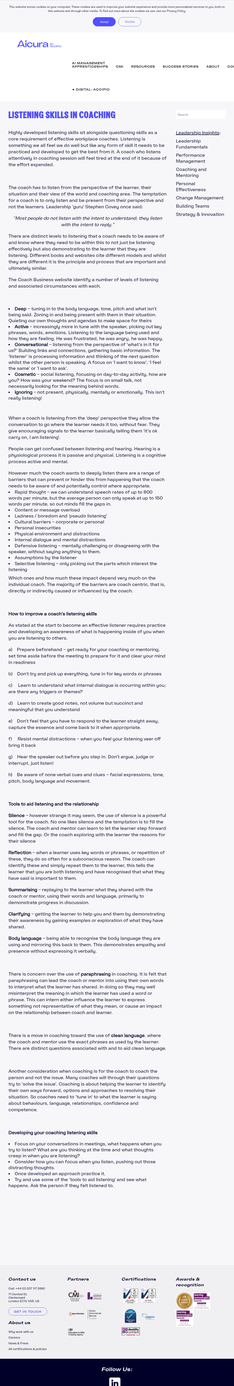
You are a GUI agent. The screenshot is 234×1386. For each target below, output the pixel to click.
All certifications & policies (27, 1349)
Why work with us (20, 1332)
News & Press (18, 1343)
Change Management (199, 197)
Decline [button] (130, 21)
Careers (14, 1337)
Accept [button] (104, 22)
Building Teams (192, 206)
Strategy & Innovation (200, 214)
